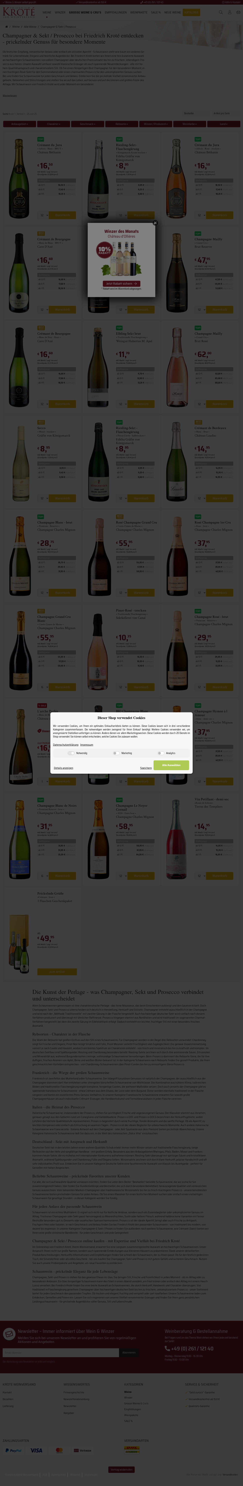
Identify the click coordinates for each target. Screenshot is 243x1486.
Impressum (86, 745)
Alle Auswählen (171, 765)
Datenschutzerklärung (65, 745)
